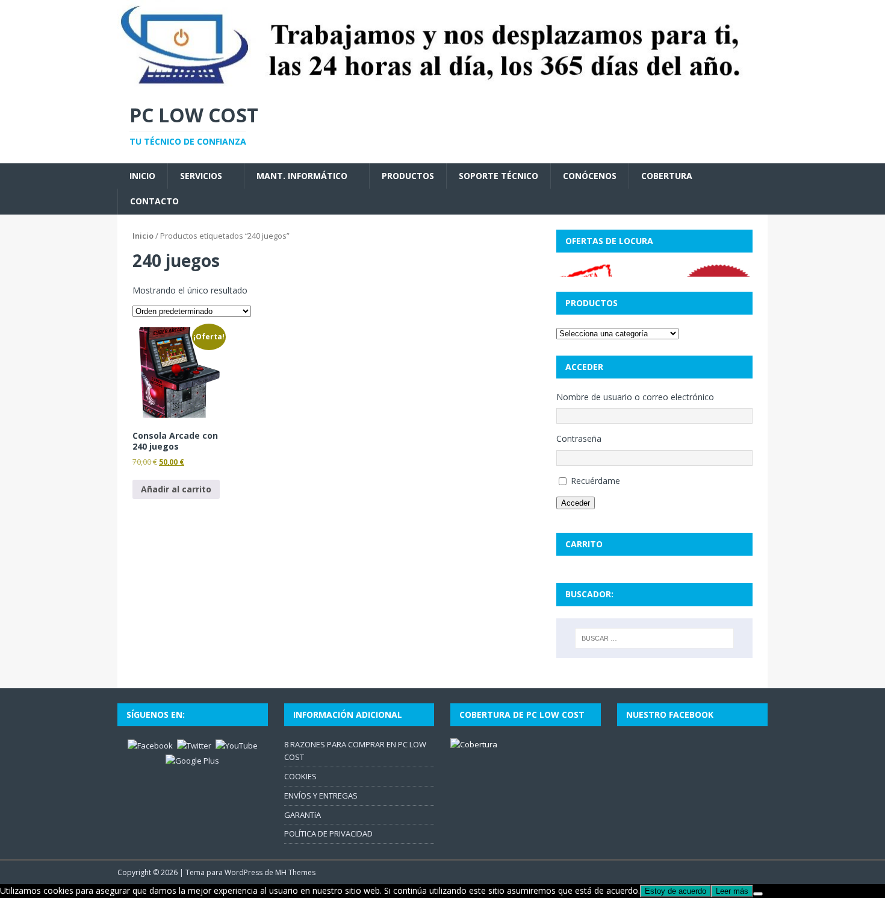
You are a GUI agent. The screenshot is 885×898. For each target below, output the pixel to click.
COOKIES (300, 776)
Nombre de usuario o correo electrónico (635, 397)
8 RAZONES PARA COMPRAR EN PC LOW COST (355, 750)
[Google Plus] (192, 760)
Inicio (143, 235)
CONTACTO (154, 201)
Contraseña (578, 438)
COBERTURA (666, 175)
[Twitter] (194, 744)
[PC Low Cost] (442, 83)
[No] (758, 894)
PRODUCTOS (408, 175)
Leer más (732, 891)
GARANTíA (302, 814)
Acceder (575, 502)
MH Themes (295, 872)
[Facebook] (150, 744)
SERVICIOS (201, 175)
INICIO (142, 175)
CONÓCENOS (589, 175)
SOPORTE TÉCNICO (498, 175)
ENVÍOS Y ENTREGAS (321, 795)
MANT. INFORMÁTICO (301, 175)
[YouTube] (236, 744)
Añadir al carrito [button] (176, 489)
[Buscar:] (654, 638)
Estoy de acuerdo (675, 891)
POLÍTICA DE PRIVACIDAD (328, 833)
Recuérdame (595, 480)
